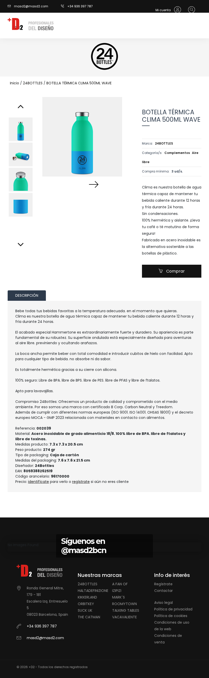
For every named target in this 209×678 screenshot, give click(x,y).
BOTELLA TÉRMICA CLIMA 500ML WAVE (79, 83)
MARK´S (118, 597)
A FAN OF (120, 584)
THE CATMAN (89, 617)
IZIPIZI (116, 590)
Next (93, 184)
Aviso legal (163, 602)
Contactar (163, 590)
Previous (71, 184)
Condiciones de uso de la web (171, 626)
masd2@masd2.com (31, 6)
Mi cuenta (163, 10)
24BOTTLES (33, 83)
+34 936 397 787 (80, 6)
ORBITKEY (86, 603)
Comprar (175, 271)
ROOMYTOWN (124, 603)
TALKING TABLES (125, 610)
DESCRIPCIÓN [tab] (26, 295)
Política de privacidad (173, 609)
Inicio (14, 83)
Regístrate (163, 584)
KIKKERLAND (87, 597)
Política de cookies (170, 615)
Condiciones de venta (168, 639)
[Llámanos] (64, 6)
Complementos (177, 153)
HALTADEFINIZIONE (93, 590)
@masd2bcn (83, 550)
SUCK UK (85, 610)
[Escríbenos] (10, 6)
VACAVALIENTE (124, 617)
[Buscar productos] (190, 9)
